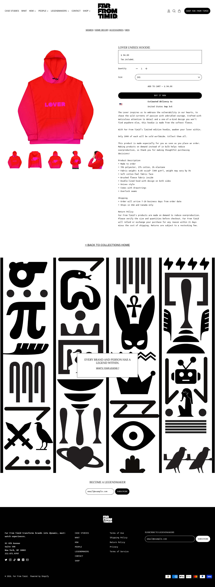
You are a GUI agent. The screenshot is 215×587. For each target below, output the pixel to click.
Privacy (114, 547)
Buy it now (160, 95)
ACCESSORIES (116, 30)
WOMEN (89, 30)
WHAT (24, 11)
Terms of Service (119, 551)
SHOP (77, 561)
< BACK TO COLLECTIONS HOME (107, 244)
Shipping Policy (118, 537)
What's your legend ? (107, 368)
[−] (137, 68)
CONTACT (76, 11)
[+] (146, 68)
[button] (174, 11)
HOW (76, 542)
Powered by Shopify (39, 576)
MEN (127, 30)
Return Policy (117, 542)
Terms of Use (117, 533)
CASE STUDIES (12, 11)
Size (120, 77)
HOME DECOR (101, 30)
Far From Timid (20, 576)
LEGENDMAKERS (82, 551)
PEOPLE (78, 547)
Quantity (122, 69)
